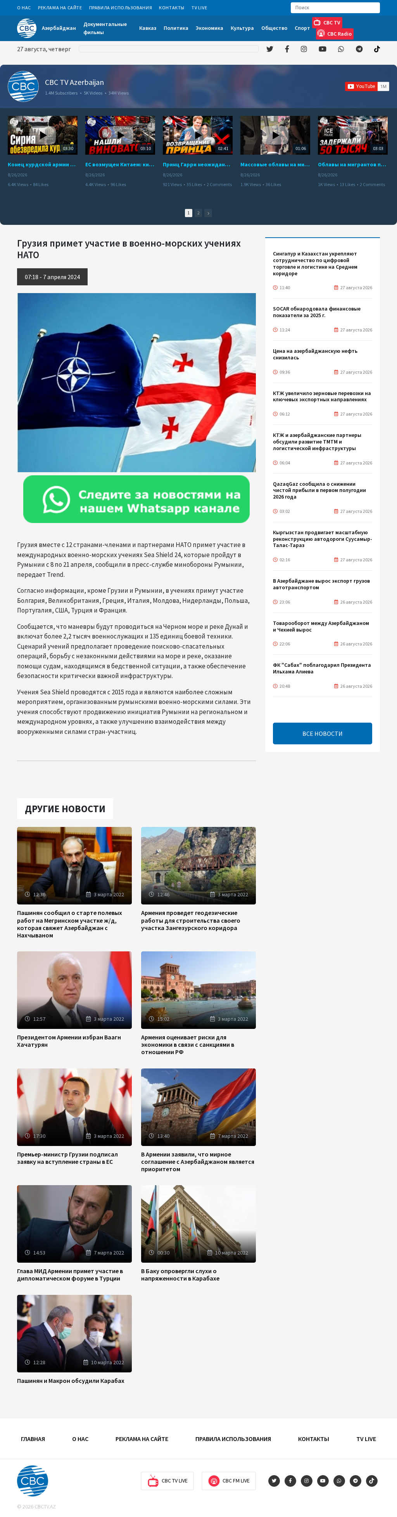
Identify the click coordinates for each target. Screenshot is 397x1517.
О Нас (24, 7)
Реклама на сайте (60, 7)
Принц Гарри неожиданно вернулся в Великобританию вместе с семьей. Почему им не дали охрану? (198, 164)
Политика (176, 27)
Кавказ (147, 27)
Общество (274, 27)
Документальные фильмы (105, 28)
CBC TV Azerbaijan (74, 82)
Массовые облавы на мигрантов (275, 164)
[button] (208, 213)
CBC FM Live (236, 1480)
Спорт (302, 27)
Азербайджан (59, 27)
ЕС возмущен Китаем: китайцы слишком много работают (120, 164)
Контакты (172, 7)
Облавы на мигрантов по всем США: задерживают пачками (353, 164)
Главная (33, 1439)
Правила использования (120, 7)
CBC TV (331, 22)
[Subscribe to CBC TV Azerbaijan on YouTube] (367, 86)
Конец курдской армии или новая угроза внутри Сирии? (43, 164)
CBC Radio (339, 33)
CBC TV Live (175, 1480)
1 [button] (189, 213)
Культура (242, 27)
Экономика (209, 27)
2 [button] (198, 213)
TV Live (199, 7)
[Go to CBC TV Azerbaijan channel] (23, 86)
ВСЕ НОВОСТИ (322, 733)
